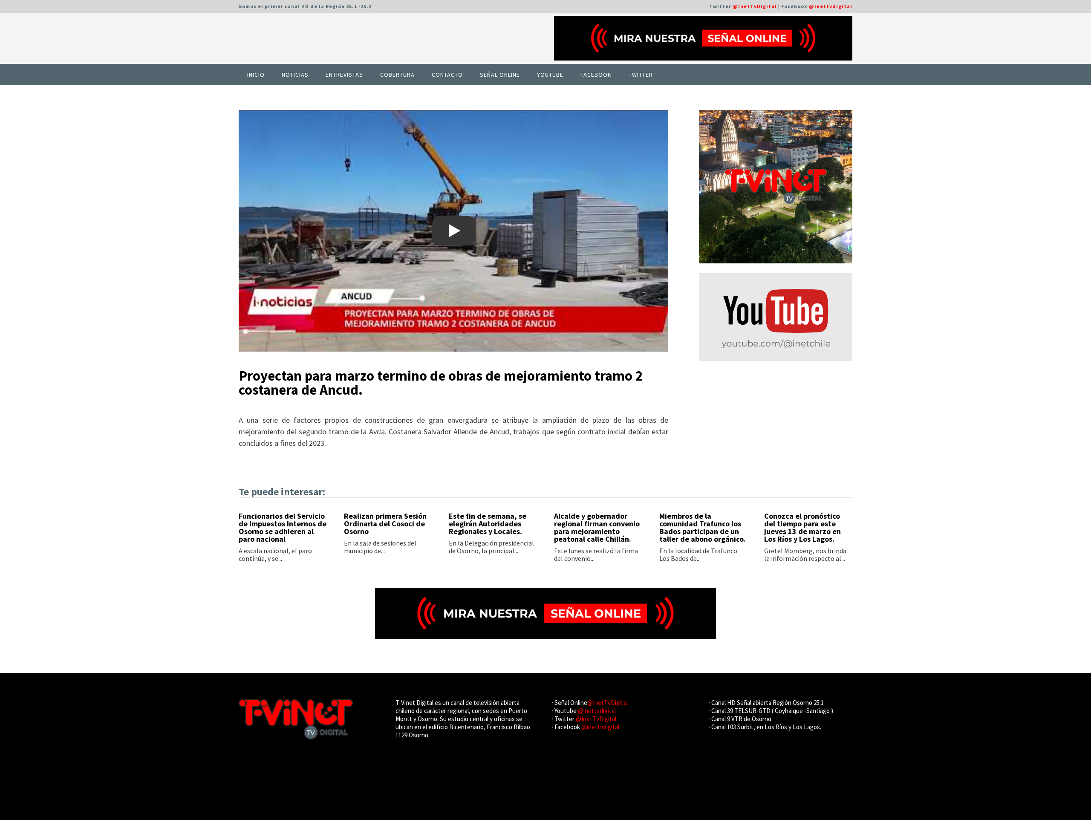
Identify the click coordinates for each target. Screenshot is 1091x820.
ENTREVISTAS (344, 74)
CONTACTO (447, 74)
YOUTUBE (550, 74)
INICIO (256, 74)
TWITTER (641, 74)
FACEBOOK (596, 74)
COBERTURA (397, 74)
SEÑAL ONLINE (500, 74)
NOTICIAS (295, 74)
